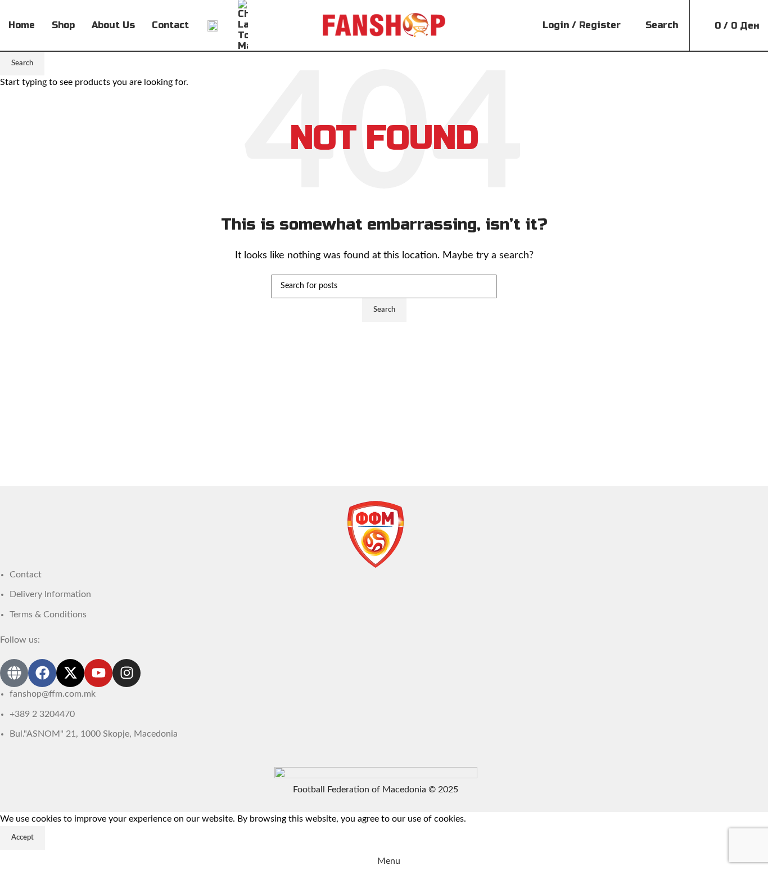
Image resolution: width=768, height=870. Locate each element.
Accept (22, 837)
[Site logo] (384, 24)
